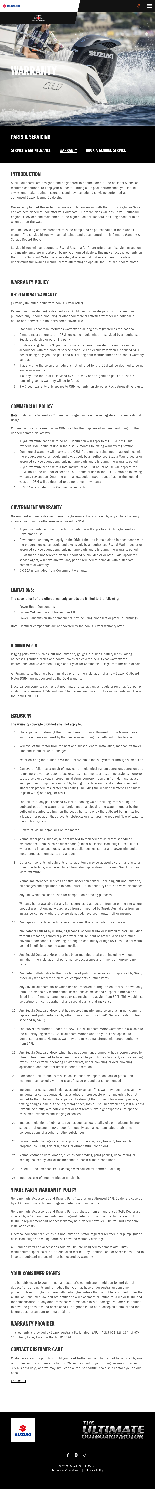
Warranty (68, 150)
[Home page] (11, 6)
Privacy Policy (95, 1470)
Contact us (18, 1381)
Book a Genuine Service (106, 150)
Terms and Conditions (65, 1470)
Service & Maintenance (31, 150)
